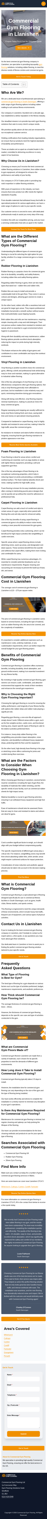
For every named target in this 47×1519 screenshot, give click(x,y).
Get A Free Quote (23, 1319)
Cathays (14, 1187)
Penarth (7, 1356)
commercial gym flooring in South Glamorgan (18, 102)
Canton (21, 1187)
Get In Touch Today (23, 77)
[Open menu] (43, 4)
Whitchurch (5, 1187)
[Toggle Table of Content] (22, 84)
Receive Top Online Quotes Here (23, 634)
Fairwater (34, 1187)
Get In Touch (23, 956)
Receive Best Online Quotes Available (24, 445)
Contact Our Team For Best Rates (23, 229)
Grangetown (8, 1352)
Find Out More (23, 877)
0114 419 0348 (7, 1497)
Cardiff (27, 1187)
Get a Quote (22, 48)
